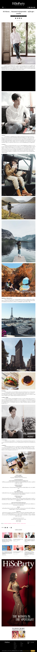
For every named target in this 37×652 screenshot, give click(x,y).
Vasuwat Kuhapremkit (8, 523)
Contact (21, 644)
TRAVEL (15, 648)
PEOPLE (15, 643)
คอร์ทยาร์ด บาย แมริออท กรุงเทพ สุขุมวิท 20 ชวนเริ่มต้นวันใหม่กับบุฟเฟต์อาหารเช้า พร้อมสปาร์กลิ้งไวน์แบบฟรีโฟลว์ (29, 553)
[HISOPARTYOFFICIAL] (18, 592)
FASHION (15, 647)
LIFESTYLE (18, 523)
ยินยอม (33, 650)
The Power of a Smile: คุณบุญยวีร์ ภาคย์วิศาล (18, 539)
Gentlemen (14, 523)
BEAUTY (15, 644)
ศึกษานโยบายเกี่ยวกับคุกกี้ (26, 650)
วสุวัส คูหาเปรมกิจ (23, 523)
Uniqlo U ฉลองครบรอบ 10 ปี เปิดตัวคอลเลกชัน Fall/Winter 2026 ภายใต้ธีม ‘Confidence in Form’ (30, 540)
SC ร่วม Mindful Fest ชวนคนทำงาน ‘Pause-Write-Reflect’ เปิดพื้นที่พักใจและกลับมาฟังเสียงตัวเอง (7, 553)
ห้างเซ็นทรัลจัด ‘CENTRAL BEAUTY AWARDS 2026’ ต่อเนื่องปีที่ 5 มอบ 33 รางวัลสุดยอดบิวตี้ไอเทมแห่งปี (7, 540)
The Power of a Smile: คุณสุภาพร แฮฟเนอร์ (18, 552)
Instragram (21, 643)
